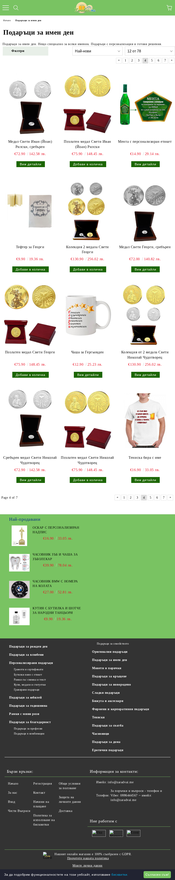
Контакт (39, 792)
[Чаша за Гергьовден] (87, 315)
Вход (11, 801)
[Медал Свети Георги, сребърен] (145, 210)
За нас (12, 792)
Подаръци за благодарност (30, 722)
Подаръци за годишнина (28, 705)
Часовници (100, 733)
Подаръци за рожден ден (28, 646)
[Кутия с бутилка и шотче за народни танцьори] (19, 616)
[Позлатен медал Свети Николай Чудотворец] (87, 420)
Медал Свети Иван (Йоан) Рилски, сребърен (30, 144)
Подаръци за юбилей (25, 697)
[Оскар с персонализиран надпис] (19, 535)
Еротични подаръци (108, 750)
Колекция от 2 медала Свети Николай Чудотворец (145, 354)
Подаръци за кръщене (109, 676)
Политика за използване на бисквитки (44, 820)
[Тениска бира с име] (145, 420)
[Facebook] (95, 809)
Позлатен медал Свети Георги (30, 352)
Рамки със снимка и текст (30, 679)
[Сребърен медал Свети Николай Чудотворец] (30, 420)
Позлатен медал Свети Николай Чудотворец (87, 460)
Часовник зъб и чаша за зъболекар (55, 557)
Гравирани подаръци (26, 689)
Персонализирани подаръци (31, 663)
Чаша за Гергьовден (87, 352)
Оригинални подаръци (110, 651)
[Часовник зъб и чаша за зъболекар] (19, 562)
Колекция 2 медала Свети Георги (87, 249)
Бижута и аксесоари (107, 701)
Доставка (65, 811)
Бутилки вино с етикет (28, 674)
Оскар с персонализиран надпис (56, 530)
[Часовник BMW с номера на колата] (19, 589)
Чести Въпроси (19, 811)
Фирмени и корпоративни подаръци (120, 709)
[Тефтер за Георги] (30, 210)
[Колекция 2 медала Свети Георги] (87, 210)
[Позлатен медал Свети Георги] (30, 315)
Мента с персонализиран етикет (145, 141)
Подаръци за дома (106, 742)
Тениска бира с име (145, 457)
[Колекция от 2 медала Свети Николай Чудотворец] (145, 315)
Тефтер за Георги (30, 247)
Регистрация (42, 783)
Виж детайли (30, 164)
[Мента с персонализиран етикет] (145, 104)
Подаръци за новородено (111, 684)
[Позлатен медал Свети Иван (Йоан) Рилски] (87, 104)
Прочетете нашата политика (88, 858)
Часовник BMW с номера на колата (55, 584)
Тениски (98, 717)
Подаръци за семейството (113, 643)
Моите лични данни (87, 865)
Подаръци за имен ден (109, 660)
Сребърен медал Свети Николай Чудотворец (30, 460)
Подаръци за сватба (107, 725)
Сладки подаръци (106, 692)
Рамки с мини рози (24, 714)
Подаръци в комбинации (29, 733)
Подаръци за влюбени (26, 654)
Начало (13, 783)
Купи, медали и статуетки (30, 684)
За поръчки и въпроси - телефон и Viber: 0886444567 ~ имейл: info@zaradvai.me (136, 795)
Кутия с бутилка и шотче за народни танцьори (57, 611)
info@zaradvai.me (121, 782)
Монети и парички (106, 668)
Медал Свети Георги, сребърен (145, 247)
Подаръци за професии (28, 728)
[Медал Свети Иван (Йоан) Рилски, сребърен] (30, 104)
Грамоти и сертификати (28, 669)
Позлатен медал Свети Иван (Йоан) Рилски (87, 144)
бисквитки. (119, 874)
